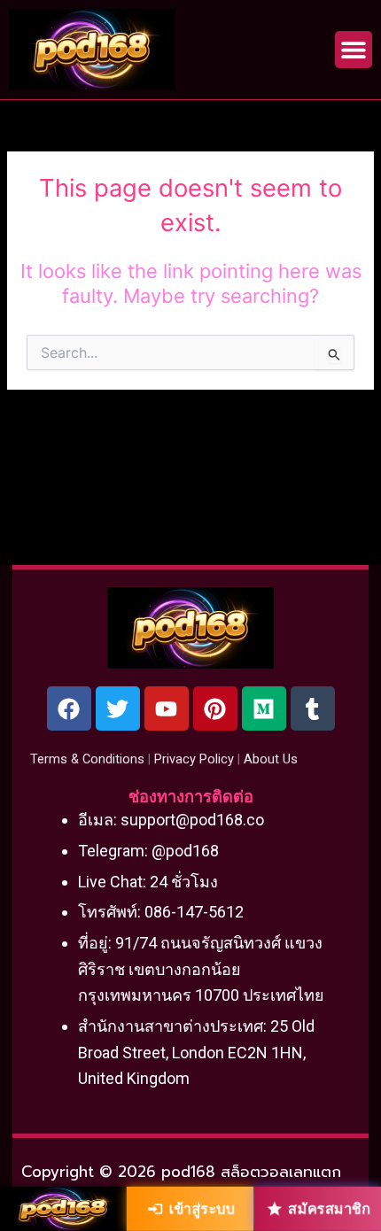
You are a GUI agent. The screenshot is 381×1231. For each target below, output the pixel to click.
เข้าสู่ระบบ (201, 1209)
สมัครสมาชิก (328, 1209)
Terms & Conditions (87, 759)
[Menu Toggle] (353, 49)
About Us (271, 759)
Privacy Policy (194, 759)
